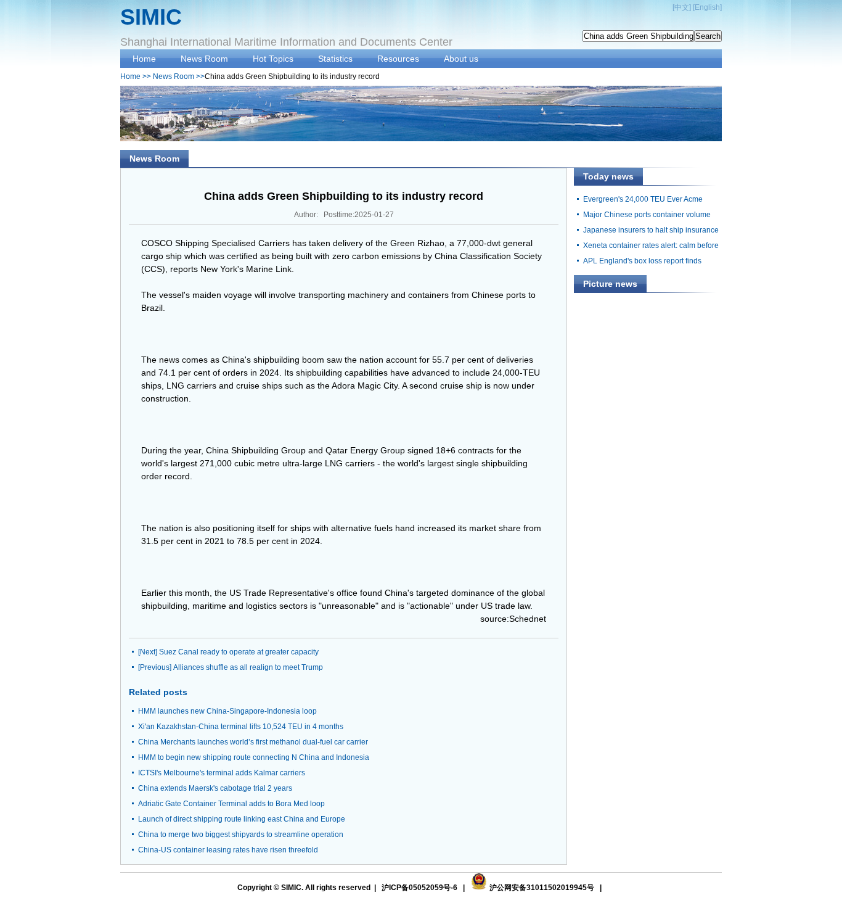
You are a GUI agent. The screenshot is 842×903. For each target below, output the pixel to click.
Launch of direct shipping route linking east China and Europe (241, 819)
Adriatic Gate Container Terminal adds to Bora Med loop (231, 803)
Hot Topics (273, 59)
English (707, 7)
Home (144, 59)
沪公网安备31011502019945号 (541, 887)
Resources (398, 59)
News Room (204, 59)
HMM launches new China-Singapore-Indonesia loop (227, 711)
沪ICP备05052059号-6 (419, 887)
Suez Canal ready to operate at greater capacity (239, 652)
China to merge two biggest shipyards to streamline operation (240, 834)
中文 (681, 7)
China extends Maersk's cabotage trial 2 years (215, 788)
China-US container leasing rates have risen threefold (228, 850)
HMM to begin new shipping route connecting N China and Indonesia (253, 757)
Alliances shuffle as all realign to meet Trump (248, 667)
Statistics (335, 59)
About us (461, 59)
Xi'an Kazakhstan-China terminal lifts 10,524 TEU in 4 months (240, 726)
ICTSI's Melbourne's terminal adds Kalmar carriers (221, 773)
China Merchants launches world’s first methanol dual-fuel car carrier (253, 742)
